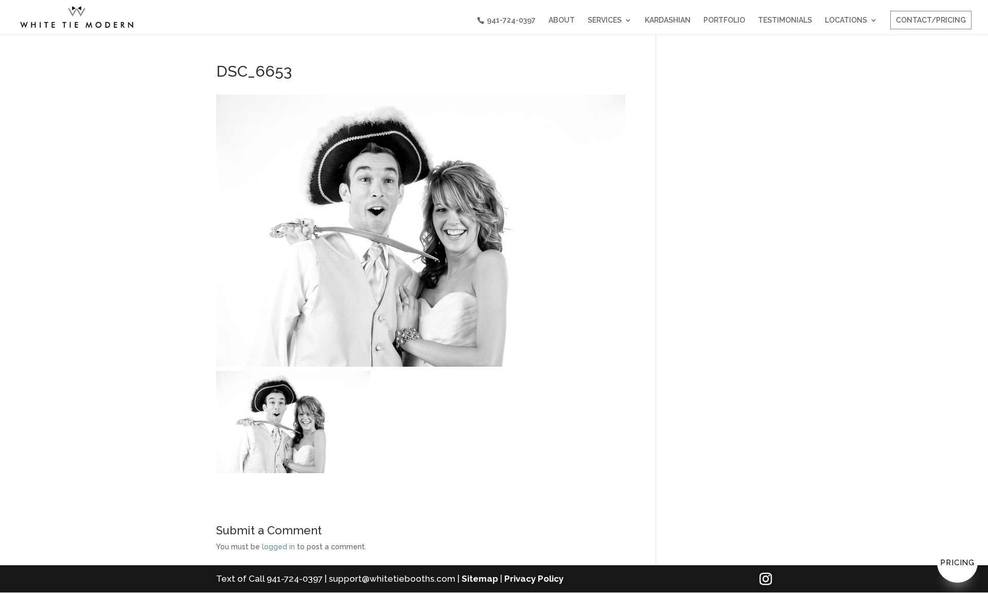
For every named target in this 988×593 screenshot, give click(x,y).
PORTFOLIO (724, 20)
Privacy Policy (533, 578)
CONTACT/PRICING (931, 20)
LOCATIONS (846, 20)
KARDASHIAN (668, 20)
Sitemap (480, 578)
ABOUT (562, 20)
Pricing (957, 562)
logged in (278, 547)
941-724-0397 (511, 20)
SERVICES (605, 20)
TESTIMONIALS (785, 20)
